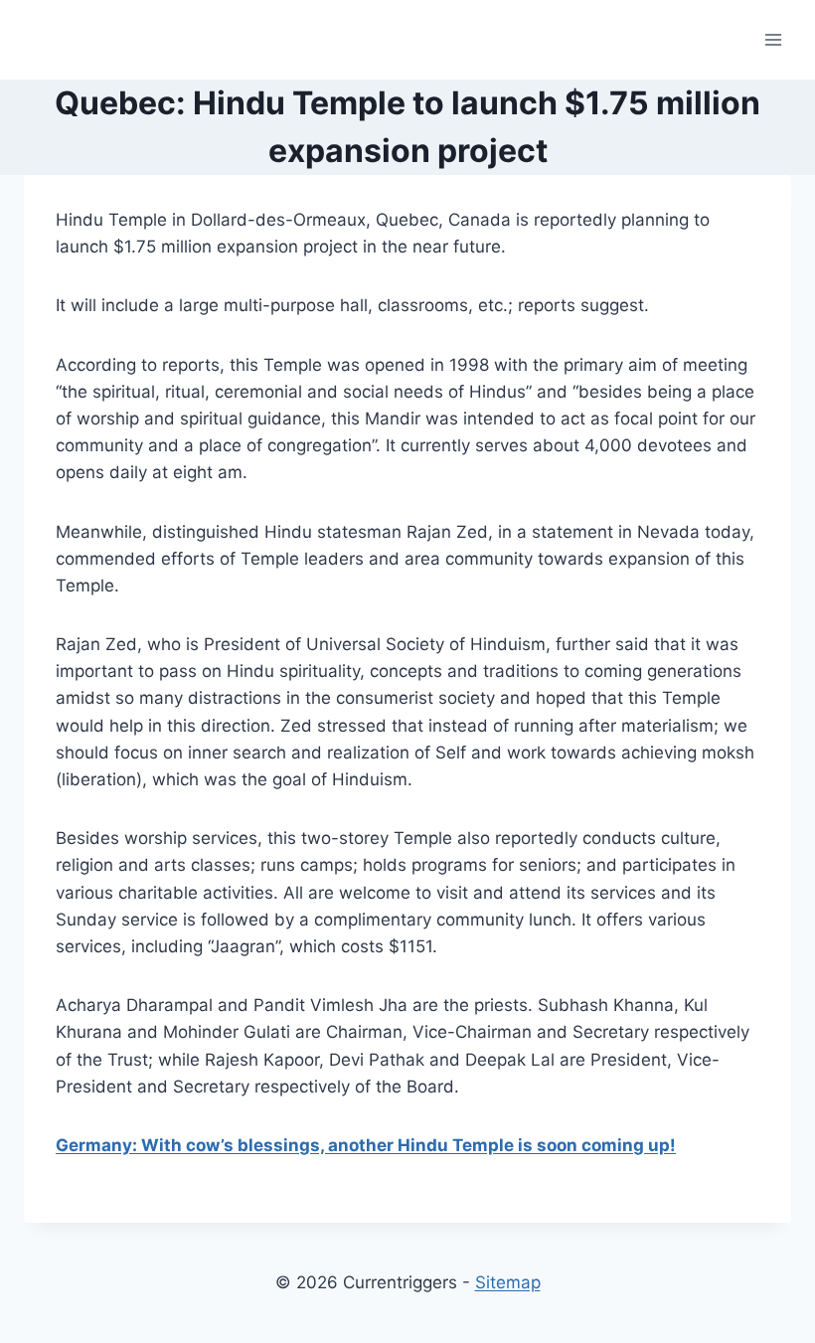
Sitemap (508, 1282)
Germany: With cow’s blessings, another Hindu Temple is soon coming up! (366, 1145)
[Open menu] (772, 39)
